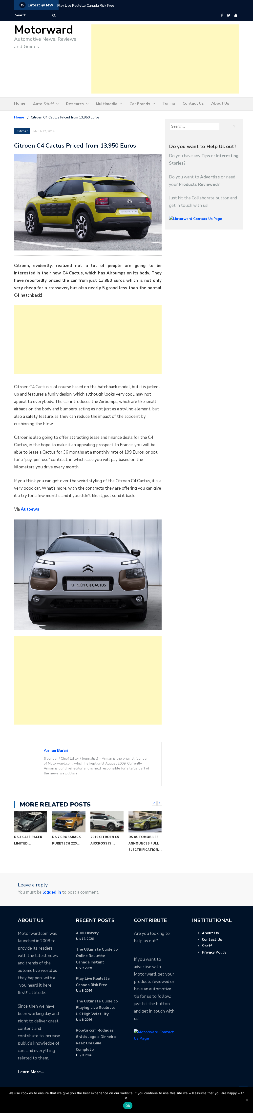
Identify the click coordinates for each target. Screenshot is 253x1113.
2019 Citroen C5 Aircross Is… (66, 839)
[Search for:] (30, 15)
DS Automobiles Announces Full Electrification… (107, 843)
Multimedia (106, 104)
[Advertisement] (165, 59)
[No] (246, 1099)
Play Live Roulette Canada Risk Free (85, 5)
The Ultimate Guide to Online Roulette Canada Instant (97, 956)
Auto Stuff (43, 104)
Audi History (87, 933)
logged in (51, 892)
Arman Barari (56, 750)
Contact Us (193, 103)
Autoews (30, 509)
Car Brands (139, 104)
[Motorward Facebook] (221, 15)
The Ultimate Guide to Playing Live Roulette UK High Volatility (97, 1008)
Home (19, 103)
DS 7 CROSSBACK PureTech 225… (28, 839)
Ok (128, 1106)
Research (75, 104)
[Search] (54, 15)
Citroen (22, 131)
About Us (220, 103)
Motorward (43, 30)
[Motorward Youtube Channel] (236, 15)
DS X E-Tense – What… (141, 839)
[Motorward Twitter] (228, 15)
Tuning (168, 103)
